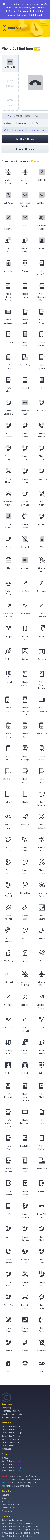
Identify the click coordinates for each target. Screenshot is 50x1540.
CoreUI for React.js (12, 1433)
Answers (5, 1495)
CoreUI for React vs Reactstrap (18, 1536)
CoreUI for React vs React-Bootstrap (20, 1533)
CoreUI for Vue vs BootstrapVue (18, 1523)
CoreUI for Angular (11, 1426)
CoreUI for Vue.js (11, 1436)
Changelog (6, 1408)
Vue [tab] (37, 115)
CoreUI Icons (8, 1446)
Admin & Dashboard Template (20, 1476)
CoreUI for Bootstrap (12, 1430)
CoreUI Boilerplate (11, 1439)
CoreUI (5, 1458)
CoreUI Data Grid (10, 1442)
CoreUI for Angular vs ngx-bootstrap (20, 1530)
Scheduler (6, 1449)
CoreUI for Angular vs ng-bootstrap (20, 1526)
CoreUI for (11, 1461)
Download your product (13, 1414)
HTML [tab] (8, 115)
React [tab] (28, 115)
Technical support (11, 1411)
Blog (4, 1498)
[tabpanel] (25, 126)
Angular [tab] (18, 115)
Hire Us (5, 1501)
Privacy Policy (9, 1511)
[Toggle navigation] (44, 28)
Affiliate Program (11, 1417)
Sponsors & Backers (11, 1505)
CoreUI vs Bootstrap (12, 1520)
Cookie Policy (8, 1508)
